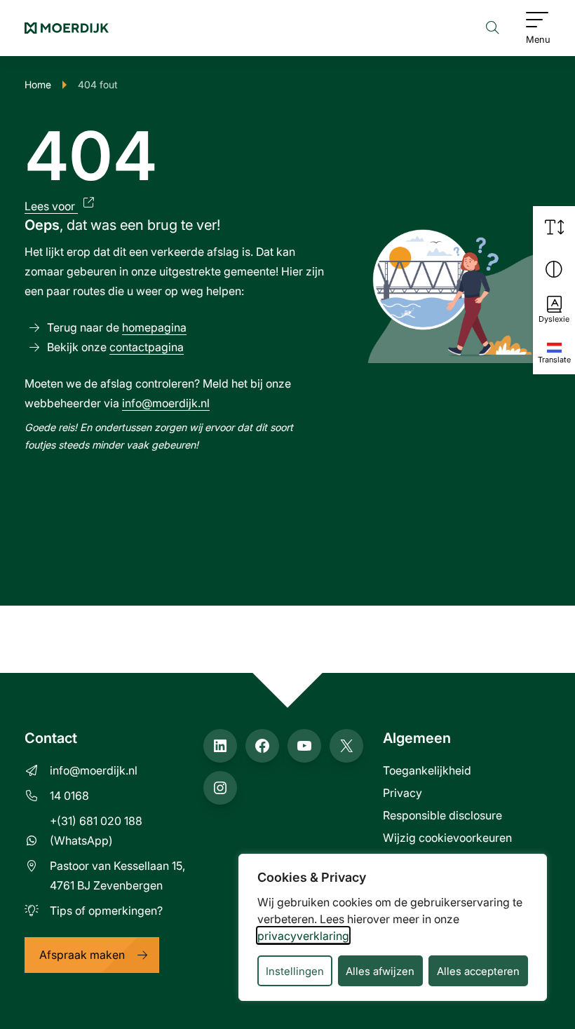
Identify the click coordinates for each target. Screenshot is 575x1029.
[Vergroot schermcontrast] (554, 269)
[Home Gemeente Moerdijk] (67, 28)
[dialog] (392, 927)
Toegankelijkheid (427, 770)
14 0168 (69, 795)
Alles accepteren (478, 971)
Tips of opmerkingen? (106, 910)
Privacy (402, 792)
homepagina (154, 327)
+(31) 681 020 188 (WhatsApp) (96, 830)
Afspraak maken (82, 954)
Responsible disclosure (442, 815)
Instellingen (295, 971)
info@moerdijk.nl (166, 403)
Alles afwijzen (380, 971)
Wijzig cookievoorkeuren (447, 837)
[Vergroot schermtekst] (554, 227)
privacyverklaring (303, 935)
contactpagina (146, 347)
